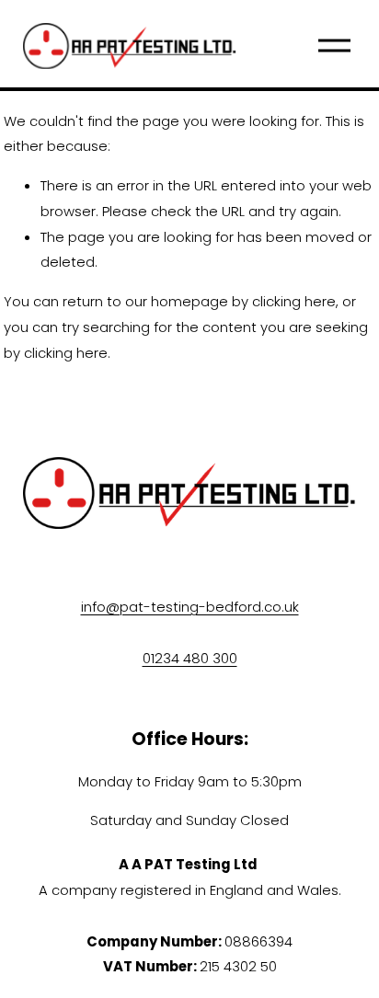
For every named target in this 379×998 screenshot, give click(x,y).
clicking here (294, 301)
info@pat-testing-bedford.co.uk (190, 606)
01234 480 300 (190, 658)
